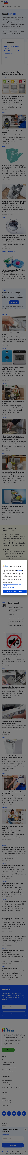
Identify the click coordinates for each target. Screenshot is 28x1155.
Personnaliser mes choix (8, 587)
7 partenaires (19, 570)
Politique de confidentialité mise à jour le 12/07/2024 (12, 584)
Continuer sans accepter (18, 562)
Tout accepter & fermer (14, 591)
